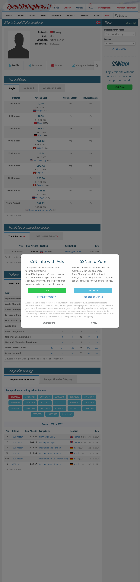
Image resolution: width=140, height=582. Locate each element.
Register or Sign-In (93, 296)
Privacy (93, 322)
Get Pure (93, 290)
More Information (46, 296)
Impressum (49, 322)
